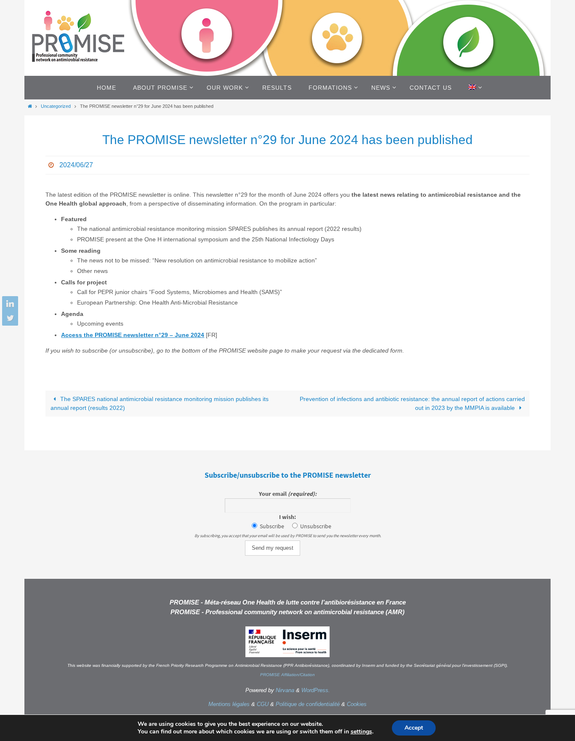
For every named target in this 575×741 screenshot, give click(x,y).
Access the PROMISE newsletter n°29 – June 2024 (132, 335)
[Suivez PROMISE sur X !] (9, 318)
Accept (414, 728)
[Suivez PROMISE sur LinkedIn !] (9, 304)
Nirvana (285, 690)
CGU (263, 704)
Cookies (357, 704)
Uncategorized (56, 106)
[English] (473, 87)
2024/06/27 (76, 165)
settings (361, 732)
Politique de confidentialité (308, 704)
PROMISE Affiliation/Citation (287, 674)
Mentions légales (229, 704)
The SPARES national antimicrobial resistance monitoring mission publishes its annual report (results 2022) (160, 403)
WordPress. (315, 690)
